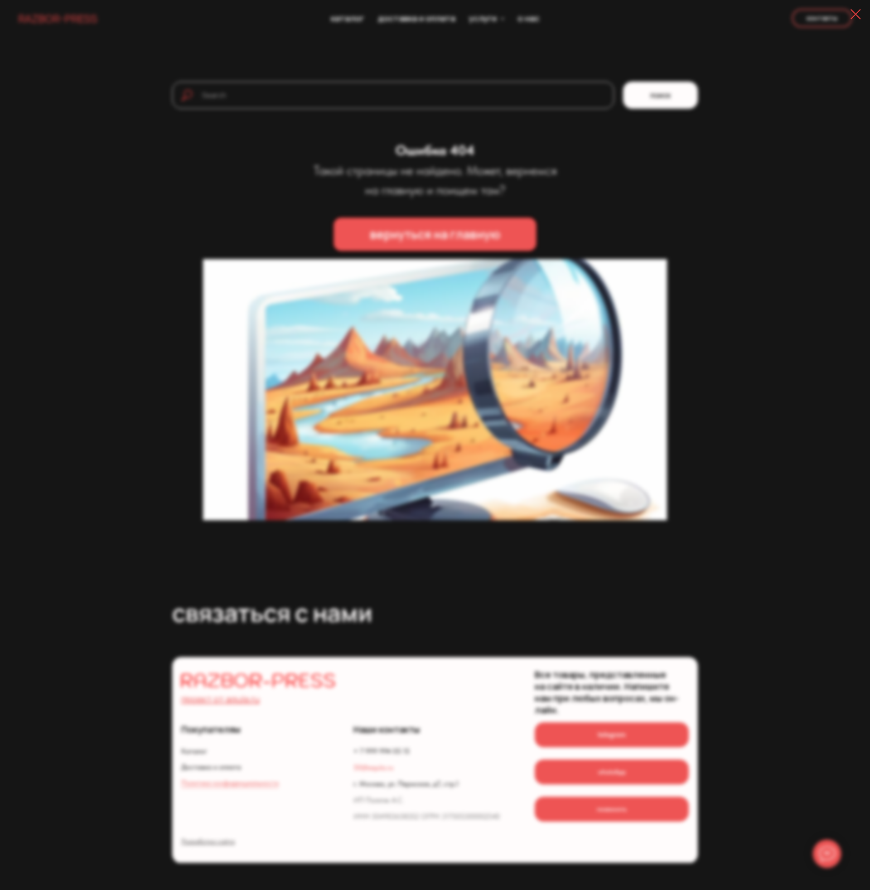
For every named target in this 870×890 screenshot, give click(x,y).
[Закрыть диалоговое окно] (855, 14)
